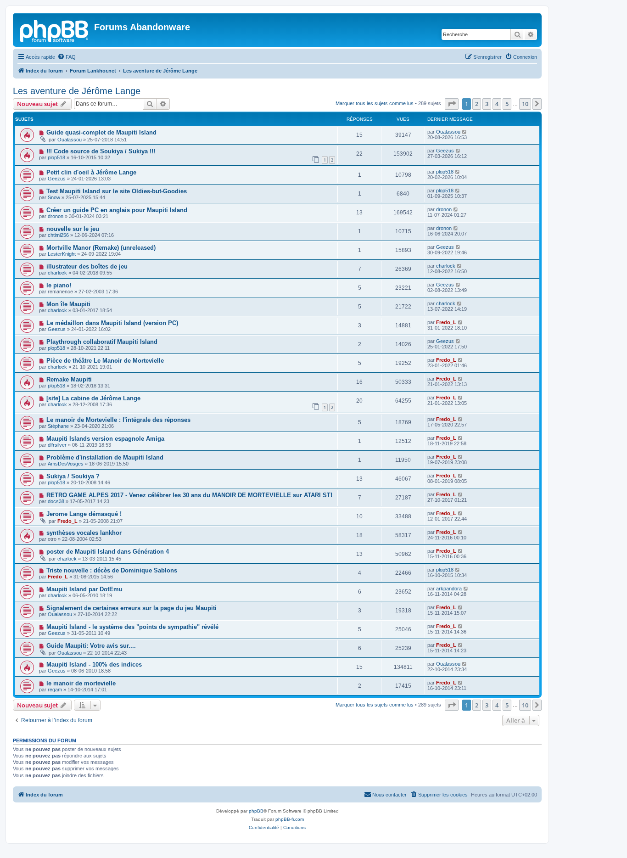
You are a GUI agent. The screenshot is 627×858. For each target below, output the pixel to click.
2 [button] (476, 104)
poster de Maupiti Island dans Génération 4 (107, 551)
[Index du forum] (54, 30)
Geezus (445, 150)
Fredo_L (446, 322)
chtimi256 (58, 235)
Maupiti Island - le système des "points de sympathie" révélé (132, 626)
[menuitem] (66, 56)
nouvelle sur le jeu (72, 228)
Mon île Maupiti (68, 304)
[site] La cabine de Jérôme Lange (93, 398)
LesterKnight (62, 254)
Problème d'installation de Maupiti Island (104, 457)
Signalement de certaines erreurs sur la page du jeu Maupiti (131, 608)
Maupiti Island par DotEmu (84, 589)
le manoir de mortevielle (81, 683)
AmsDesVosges (66, 463)
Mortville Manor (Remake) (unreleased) (101, 247)
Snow (54, 197)
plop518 (56, 157)
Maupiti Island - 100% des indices (94, 664)
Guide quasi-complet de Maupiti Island (101, 132)
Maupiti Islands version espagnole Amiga (105, 438)
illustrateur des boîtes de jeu (87, 266)
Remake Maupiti (69, 379)
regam (55, 689)
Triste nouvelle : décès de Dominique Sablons (111, 570)
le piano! (58, 285)
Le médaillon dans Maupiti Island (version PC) (112, 323)
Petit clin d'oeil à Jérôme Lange (91, 172)
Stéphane (58, 426)
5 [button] (507, 104)
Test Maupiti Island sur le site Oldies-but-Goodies (116, 191)
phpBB (256, 810)
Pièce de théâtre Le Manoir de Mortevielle (105, 360)
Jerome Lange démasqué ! (84, 513)
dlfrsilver (57, 445)
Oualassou (69, 139)
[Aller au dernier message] (465, 132)
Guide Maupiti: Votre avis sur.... (91, 645)
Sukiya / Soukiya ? (73, 476)
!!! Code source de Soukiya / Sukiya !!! (100, 151)
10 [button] (525, 104)
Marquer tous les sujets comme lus (375, 103)
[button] (452, 103)
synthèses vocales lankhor (84, 532)
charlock (57, 272)
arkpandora (449, 588)
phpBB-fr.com (289, 819)
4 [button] (496, 104)
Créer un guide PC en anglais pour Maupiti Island (116, 210)
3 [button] (486, 104)
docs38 (56, 501)
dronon (55, 216)
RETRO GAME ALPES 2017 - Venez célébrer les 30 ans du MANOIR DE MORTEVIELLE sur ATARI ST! (189, 495)
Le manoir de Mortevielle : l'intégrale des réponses (118, 419)
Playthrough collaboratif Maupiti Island (101, 341)
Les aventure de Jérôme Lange (76, 91)
